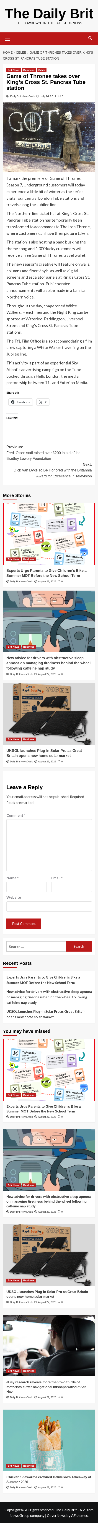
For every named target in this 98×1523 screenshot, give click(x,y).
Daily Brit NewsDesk (22, 96)
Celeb (41, 70)
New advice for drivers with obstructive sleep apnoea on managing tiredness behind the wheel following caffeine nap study (48, 663)
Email (57, 878)
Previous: (43, 453)
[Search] (90, 38)
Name (12, 878)
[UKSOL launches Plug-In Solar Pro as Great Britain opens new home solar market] (49, 714)
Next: (53, 470)
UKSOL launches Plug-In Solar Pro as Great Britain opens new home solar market (45, 1014)
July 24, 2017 (48, 96)
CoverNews (56, 1515)
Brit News (13, 70)
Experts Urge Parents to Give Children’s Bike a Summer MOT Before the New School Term (43, 980)
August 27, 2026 (47, 581)
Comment (16, 815)
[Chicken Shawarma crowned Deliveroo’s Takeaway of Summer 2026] (49, 1440)
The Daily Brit (49, 13)
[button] (7, 38)
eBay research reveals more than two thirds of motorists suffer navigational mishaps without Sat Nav (46, 1387)
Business (28, 70)
